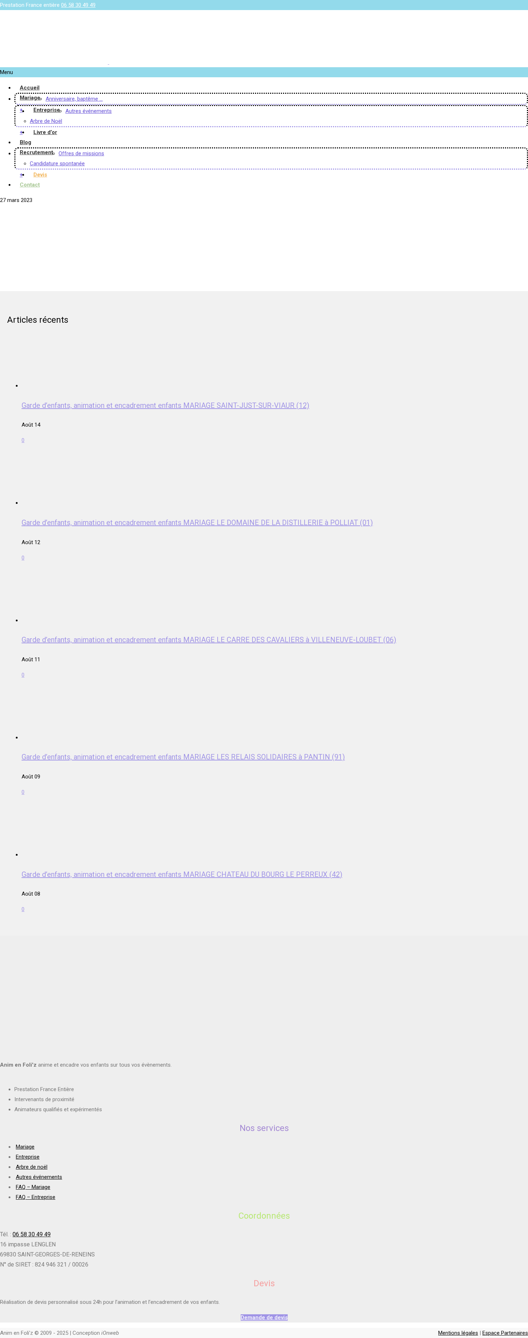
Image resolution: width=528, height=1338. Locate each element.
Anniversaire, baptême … (74, 99)
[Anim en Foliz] (108, 62)
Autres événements (88, 111)
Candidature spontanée (57, 163)
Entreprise (46, 110)
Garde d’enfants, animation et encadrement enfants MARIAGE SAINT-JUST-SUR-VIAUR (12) (165, 405)
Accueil (30, 87)
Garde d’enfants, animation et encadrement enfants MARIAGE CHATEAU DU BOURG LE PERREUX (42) (182, 874)
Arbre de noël (31, 1167)
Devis (40, 174)
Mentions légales (458, 1333)
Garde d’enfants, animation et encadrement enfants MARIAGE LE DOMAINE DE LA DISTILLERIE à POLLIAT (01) (197, 522)
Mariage (30, 98)
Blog (25, 142)
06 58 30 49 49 (78, 5)
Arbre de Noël (46, 121)
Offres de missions (81, 153)
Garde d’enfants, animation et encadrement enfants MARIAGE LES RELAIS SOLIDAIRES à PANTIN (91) (183, 757)
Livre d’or (45, 132)
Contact (30, 184)
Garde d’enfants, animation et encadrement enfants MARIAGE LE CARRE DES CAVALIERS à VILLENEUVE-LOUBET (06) (209, 639)
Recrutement (36, 152)
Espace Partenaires (505, 1333)
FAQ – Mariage (33, 1187)
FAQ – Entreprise (35, 1197)
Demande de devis (264, 1317)
